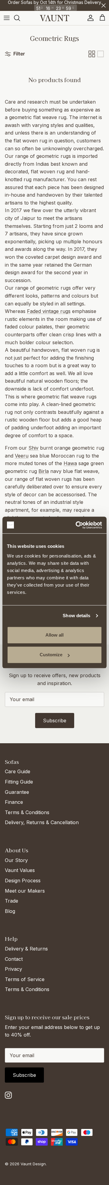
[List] (100, 54)
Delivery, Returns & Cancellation (42, 822)
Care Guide (17, 771)
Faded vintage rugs (49, 311)
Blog (10, 911)
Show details (76, 615)
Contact (14, 959)
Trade (11, 901)
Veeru (21, 456)
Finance (14, 802)
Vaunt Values (20, 870)
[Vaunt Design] (54, 18)
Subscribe (54, 720)
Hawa (70, 463)
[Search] (20, 18)
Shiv (33, 448)
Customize (51, 654)
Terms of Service (25, 979)
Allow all (54, 634)
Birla (43, 471)
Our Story (16, 860)
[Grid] (91, 54)
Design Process (23, 880)
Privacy (13, 969)
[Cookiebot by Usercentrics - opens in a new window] (77, 525)
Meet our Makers (25, 891)
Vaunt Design (33, 1163)
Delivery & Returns (26, 949)
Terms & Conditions (27, 812)
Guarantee (17, 792)
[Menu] (6, 18)
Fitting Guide (19, 782)
